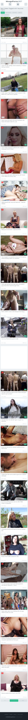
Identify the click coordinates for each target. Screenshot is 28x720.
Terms (11, 714)
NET (14, 1)
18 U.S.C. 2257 (20, 714)
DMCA (15, 714)
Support (6, 714)
